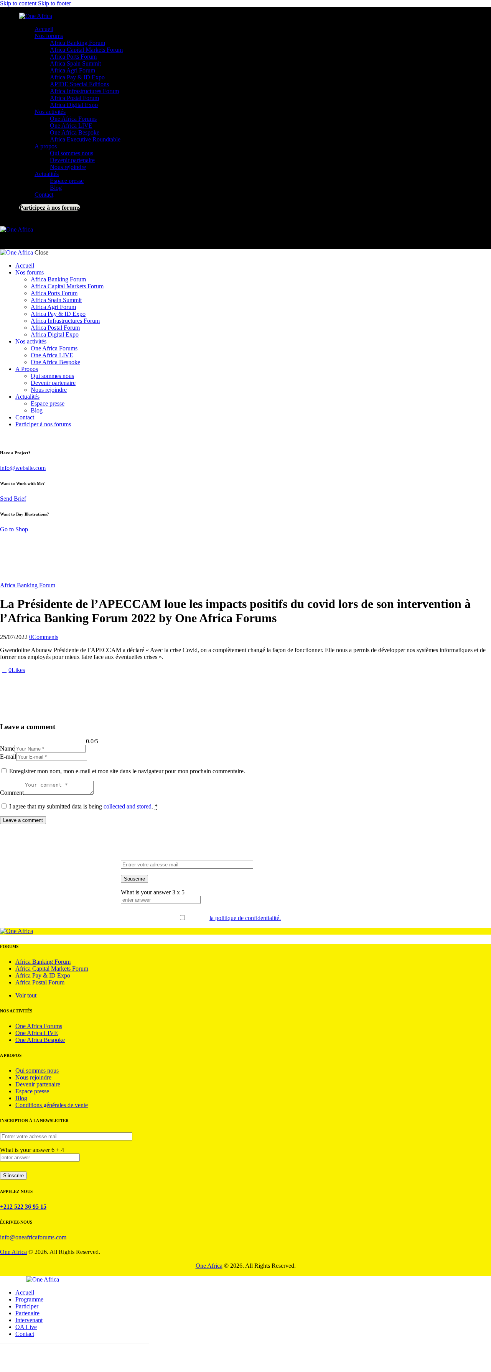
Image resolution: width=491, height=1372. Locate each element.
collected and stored (128, 806)
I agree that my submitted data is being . (83, 806)
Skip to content (18, 3)
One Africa (13, 1252)
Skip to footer (54, 3)
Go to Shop (14, 529)
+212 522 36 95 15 (23, 1206)
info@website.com (23, 468)
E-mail (8, 756)
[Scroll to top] (4, 1368)
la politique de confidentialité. (245, 918)
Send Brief (13, 498)
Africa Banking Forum (27, 585)
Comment (12, 792)
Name (7, 748)
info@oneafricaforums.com (33, 1237)
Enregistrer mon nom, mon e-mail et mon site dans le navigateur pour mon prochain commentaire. (127, 771)
